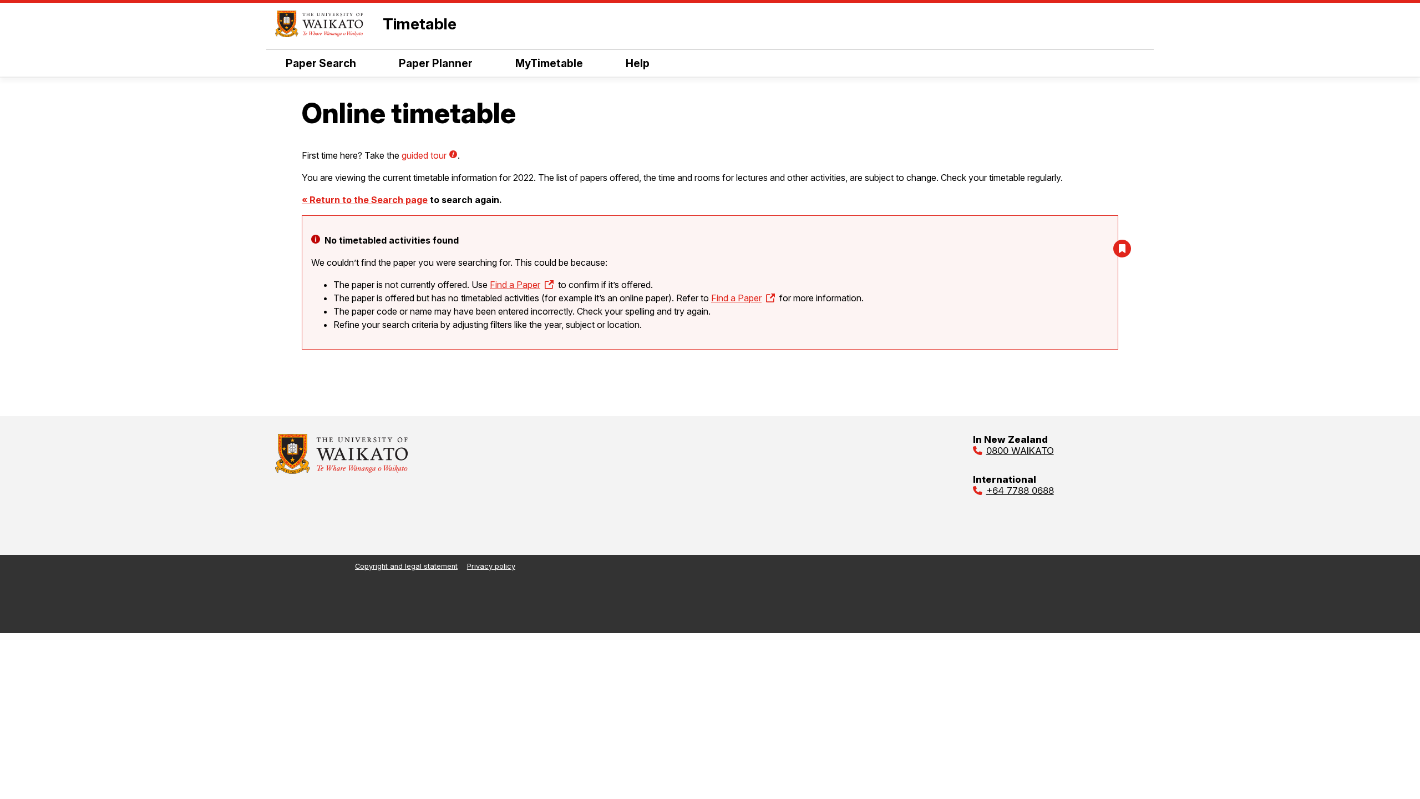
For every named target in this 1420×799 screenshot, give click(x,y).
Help (638, 63)
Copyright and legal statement (406, 566)
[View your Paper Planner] (1122, 248)
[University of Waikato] (341, 470)
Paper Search (321, 63)
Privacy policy (491, 566)
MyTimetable (549, 63)
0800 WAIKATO (1020, 450)
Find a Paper (515, 284)
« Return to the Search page (365, 199)
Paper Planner (436, 63)
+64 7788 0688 (1020, 490)
